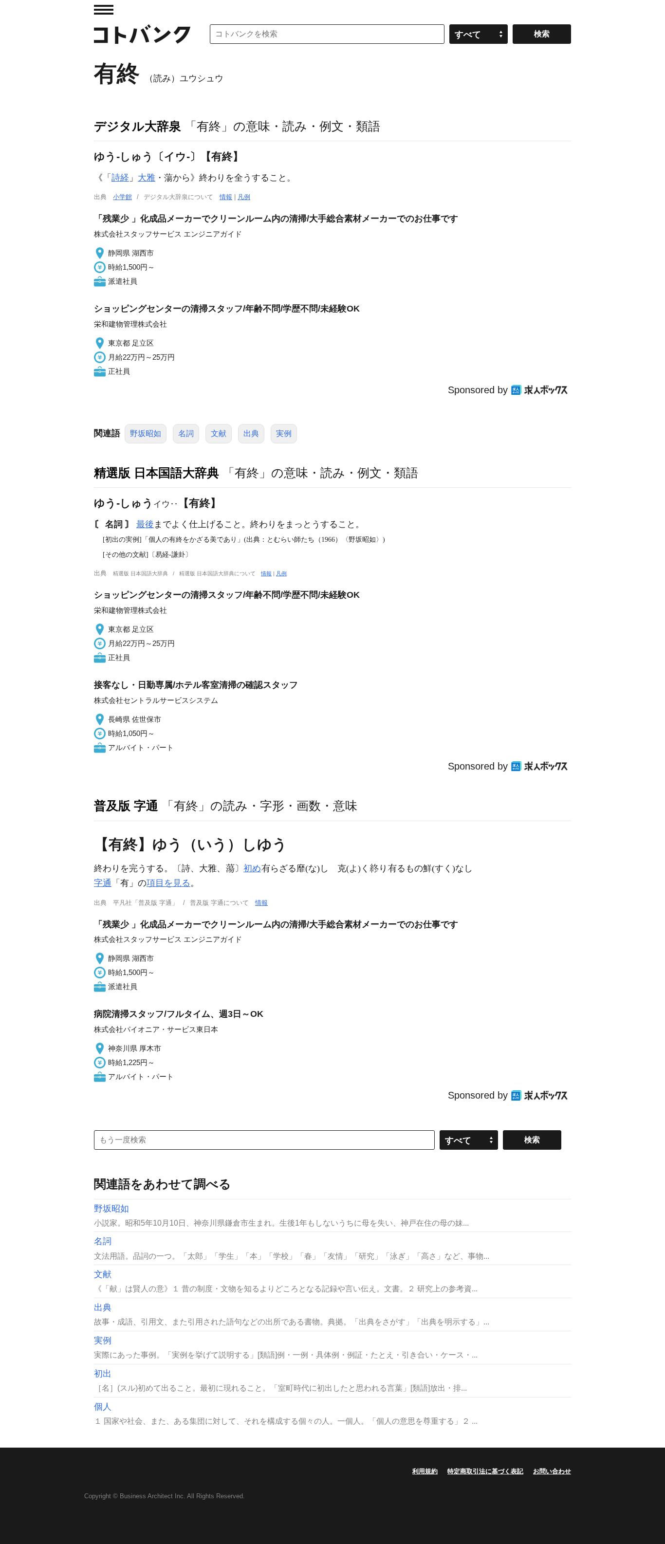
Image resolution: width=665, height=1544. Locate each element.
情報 (226, 197)
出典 (251, 433)
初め (252, 868)
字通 (102, 883)
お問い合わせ (552, 1471)
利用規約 (425, 1471)
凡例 (244, 197)
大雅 (146, 178)
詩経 (120, 178)
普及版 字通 (126, 805)
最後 (145, 524)
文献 (218, 433)
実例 (284, 433)
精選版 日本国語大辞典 (156, 472)
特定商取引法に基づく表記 (485, 1471)
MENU (103, 9)
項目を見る (168, 883)
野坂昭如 (145, 433)
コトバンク (142, 34)
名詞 (186, 433)
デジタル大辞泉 (137, 126)
